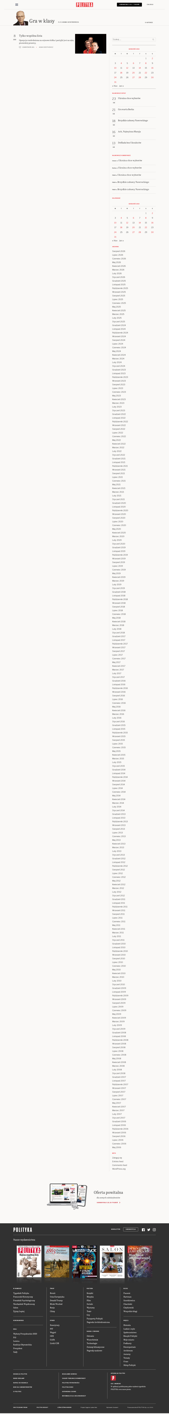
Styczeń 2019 (118, 588)
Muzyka (90, 1296)
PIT (51, 1328)
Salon (15, 1307)
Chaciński (127, 1304)
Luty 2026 (117, 273)
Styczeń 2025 (118, 321)
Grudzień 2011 (118, 899)
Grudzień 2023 (119, 369)
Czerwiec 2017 (119, 658)
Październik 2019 (120, 555)
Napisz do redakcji (20, 1383)
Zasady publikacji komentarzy (74, 1378)
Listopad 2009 (119, 992)
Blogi (125, 1288)
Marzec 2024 (118, 358)
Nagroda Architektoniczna (98, 1322)
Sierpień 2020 (118, 518)
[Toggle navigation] (16, 5)
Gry (88, 1314)
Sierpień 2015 (118, 740)
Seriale (90, 1304)
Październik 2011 (119, 906)
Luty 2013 (116, 851)
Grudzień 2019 (119, 547)
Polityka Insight (42, 1407)
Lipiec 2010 (117, 962)
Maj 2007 (116, 1103)
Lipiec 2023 (117, 388)
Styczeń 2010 (118, 984)
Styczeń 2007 (118, 1118)
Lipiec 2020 (117, 521)
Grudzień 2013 (119, 814)
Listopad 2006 (119, 1125)
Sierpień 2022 (118, 429)
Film (89, 1300)
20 (133, 72)
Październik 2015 (120, 732)
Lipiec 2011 (117, 918)
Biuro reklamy (18, 1378)
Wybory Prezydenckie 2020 (25, 1333)
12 (127, 68)
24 (115, 77)
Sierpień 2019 (118, 562)
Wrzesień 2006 (119, 1132)
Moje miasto (128, 1339)
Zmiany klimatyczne (95, 1346)
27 (133, 77)
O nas (125, 1361)
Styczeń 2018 (118, 632)
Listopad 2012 (118, 862)
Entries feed (117, 1161)
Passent (126, 1293)
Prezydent (17, 1348)
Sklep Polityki (129, 1365)
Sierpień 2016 (118, 695)
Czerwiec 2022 (119, 436)
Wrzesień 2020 (119, 514)
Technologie (92, 1343)
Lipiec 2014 (117, 788)
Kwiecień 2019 (118, 577)
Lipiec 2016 (117, 699)
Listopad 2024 (119, 329)
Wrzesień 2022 (119, 425)
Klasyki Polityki (130, 1336)
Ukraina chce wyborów (130, 160)
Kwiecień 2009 (119, 1018)
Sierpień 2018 (118, 606)
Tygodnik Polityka (21, 1293)
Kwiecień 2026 (119, 266)
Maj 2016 (116, 706)
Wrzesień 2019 (119, 558)
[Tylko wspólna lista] (90, 44)
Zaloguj (150, 4)
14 (140, 68)
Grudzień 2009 (119, 988)
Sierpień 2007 (118, 1092)
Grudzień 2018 (119, 592)
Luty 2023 (117, 406)
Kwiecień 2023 (119, 399)
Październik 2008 (120, 1040)
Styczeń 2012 (118, 895)
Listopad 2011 (118, 903)
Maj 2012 (116, 881)
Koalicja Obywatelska (22, 1344)
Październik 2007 (120, 1084)
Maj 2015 (116, 751)
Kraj (15, 1329)
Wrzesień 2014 (118, 781)
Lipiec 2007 (117, 1095)
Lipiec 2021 (117, 477)
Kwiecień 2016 (118, 710)
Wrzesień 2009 (119, 999)
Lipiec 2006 (117, 1140)
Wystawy (91, 1307)
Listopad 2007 (119, 1080)
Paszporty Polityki (95, 1318)
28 (140, 77)
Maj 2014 (116, 795)
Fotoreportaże (129, 1346)
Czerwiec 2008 (119, 1055)
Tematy (126, 1357)
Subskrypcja (131, 1229)
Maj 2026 (116, 262)
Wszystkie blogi (130, 1311)
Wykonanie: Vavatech (112, 1407)
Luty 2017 (116, 673)
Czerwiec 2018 (119, 614)
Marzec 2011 (118, 932)
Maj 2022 (116, 440)
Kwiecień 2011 (118, 929)
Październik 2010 (120, 951)
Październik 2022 (120, 421)
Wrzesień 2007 (119, 1088)
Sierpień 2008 (118, 1047)
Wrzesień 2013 (119, 825)
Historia (127, 1325)
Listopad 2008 (119, 1036)
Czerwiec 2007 (119, 1099)
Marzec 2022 (118, 447)
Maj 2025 (116, 307)
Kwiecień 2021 (118, 488)
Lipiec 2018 (117, 610)
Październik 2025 (120, 288)
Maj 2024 (116, 351)
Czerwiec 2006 (119, 1143)
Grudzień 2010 (119, 943)
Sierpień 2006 (118, 1136)
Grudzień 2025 (119, 281)
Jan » (121, 86)
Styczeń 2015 (118, 766)
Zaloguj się (117, 1158)
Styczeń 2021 (118, 499)
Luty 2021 (116, 495)
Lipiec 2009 (117, 1006)
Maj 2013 (116, 840)
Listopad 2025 (118, 284)
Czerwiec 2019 (119, 569)
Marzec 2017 (118, 669)
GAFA (52, 1339)
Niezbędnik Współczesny (24, 1304)
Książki (90, 1293)
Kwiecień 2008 (119, 1062)
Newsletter (115, 1229)
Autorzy (127, 1354)
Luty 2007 (117, 1114)
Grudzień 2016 (119, 681)
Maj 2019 (116, 573)
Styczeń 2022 (118, 455)
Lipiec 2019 (117, 566)
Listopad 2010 (118, 947)
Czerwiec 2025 (119, 303)
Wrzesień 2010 (119, 955)
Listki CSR (54, 1343)
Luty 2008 (117, 1069)
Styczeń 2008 (118, 1073)
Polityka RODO (67, 1387)
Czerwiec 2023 (119, 392)
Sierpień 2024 (118, 340)
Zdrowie (90, 1336)
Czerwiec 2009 (119, 1010)
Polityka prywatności (70, 1383)
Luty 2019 (116, 584)
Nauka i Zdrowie (93, 1331)
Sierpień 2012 (118, 869)
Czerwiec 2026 (119, 258)
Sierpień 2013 (118, 829)
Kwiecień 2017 (118, 666)
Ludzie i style (129, 1328)
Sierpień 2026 (118, 251)
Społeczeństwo (129, 1332)
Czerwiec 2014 (119, 792)
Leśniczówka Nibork (64, 1407)
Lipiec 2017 (117, 655)
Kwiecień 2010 (119, 973)
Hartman (127, 1296)
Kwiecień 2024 (119, 355)
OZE (52, 1336)
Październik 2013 (120, 821)
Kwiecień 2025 (119, 310)
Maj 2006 (116, 1147)
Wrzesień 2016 (119, 692)
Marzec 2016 (118, 714)
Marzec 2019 (118, 581)
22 (146, 72)
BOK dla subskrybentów (22, 1387)
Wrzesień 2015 (118, 736)
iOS (112, 1383)
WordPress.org (119, 1169)
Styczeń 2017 (118, 677)
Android (117, 1383)
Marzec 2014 (118, 803)
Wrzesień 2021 (118, 469)
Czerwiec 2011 (118, 921)
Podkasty (127, 1343)
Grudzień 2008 (119, 1032)
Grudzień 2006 (119, 1121)
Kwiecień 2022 (119, 444)
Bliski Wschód (56, 1304)
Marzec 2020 (118, 536)
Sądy (15, 1351)
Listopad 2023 (119, 373)
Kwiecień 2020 (119, 532)
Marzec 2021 (118, 492)
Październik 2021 (120, 466)
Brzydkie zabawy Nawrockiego (133, 181)
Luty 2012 (116, 892)
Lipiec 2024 (117, 344)
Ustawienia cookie (69, 1391)
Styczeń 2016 (118, 721)
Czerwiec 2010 (119, 966)
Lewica (16, 1341)
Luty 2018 (116, 629)
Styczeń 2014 (118, 810)
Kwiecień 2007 (119, 1106)
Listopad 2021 (118, 462)
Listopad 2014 (118, 773)
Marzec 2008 (118, 1066)
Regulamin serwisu (69, 1374)
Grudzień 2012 (118, 858)
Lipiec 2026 (117, 255)
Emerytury (55, 1325)
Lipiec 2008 (117, 1051)
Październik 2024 (120, 332)
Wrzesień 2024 (119, 336)
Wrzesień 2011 (118, 910)
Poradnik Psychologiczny (24, 1300)
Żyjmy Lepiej (18, 1311)
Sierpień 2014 (118, 784)
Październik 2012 (120, 866)
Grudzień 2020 (119, 503)
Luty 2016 (116, 718)
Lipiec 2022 (117, 432)
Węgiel (53, 1332)
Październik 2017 (120, 644)
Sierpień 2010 (118, 958)
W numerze (17, 1288)
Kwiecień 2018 (118, 621)
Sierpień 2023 (118, 384)
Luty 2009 (117, 1025)
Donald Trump (56, 1300)
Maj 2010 (116, 969)
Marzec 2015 (118, 758)
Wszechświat (92, 1339)
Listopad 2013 (118, 818)
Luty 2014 (116, 806)
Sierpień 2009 (118, 1003)
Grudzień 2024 (119, 325)
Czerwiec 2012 (119, 877)
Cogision (87, 1407)
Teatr (89, 1311)
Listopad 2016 (118, 684)
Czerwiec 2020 (119, 525)
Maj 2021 (116, 484)
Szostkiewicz (129, 1300)
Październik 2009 (120, 995)
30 (152, 77)
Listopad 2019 (118, 551)
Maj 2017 (116, 662)
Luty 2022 (116, 451)
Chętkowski (128, 1307)
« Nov (114, 86)
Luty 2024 (117, 362)
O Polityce (17, 1391)
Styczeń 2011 (118, 940)
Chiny (52, 1311)
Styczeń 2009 (118, 1029)
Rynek (52, 1320)
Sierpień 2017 (118, 651)
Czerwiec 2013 (119, 836)
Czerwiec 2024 (119, 347)
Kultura (90, 1288)
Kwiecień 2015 (118, 755)
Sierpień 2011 (118, 914)
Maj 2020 (116, 529)
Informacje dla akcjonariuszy (74, 1396)
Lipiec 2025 (117, 299)
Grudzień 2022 (119, 414)
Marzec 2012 (118, 888)
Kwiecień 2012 (118, 884)
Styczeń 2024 (118, 366)
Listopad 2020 (119, 506)
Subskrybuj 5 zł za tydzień (107, 1202)
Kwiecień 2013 (118, 843)
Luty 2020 (117, 540)
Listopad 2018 (118, 595)
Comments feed (119, 1165)
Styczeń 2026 (118, 277)
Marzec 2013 (118, 847)
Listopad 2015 (118, 729)
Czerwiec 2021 (119, 481)
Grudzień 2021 (118, 458)
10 (115, 68)
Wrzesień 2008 (119, 1043)
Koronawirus (18, 1320)
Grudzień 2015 (118, 725)
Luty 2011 (116, 936)
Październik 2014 (120, 777)
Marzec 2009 (118, 1021)
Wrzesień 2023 (119, 381)
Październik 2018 (120, 599)
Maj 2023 (116, 395)
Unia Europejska (57, 1296)
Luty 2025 (116, 318)
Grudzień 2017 (118, 636)
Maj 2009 (116, 1014)
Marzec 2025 (118, 314)
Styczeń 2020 (118, 544)
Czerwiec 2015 (119, 747)
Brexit (52, 1293)
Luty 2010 (116, 980)
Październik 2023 (120, 377)
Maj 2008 (116, 1058)
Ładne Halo (94, 1407)
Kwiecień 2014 (118, 799)
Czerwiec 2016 (119, 703)
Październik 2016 (120, 688)
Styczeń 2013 (118, 855)
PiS (14, 1337)
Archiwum (128, 1350)
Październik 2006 (120, 1129)
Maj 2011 (116, 925)
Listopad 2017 (118, 640)
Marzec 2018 (118, 625)
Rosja (52, 1307)
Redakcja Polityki (20, 1374)
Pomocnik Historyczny (23, 1296)
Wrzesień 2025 (119, 292)
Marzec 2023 (118, 403)
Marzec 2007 (118, 1110)
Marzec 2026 (118, 269)
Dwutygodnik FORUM (20, 1407)
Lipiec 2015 (117, 743)
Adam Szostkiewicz (46, 47)
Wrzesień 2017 (118, 647)
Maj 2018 (116, 618)
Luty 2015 (116, 762)
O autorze (149, 22)
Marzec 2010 (118, 977)
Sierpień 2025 (118, 295)
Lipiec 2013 (117, 832)
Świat (52, 1288)
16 (152, 68)
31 (115, 82)
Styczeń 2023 (118, 410)
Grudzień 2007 (119, 1077)
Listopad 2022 (118, 418)
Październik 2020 (120, 510)
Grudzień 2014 (118, 769)
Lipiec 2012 (117, 873)
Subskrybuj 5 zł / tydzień (129, 4)
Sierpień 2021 (118, 473)
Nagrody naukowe (94, 1350)
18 (121, 72)
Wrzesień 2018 (119, 603)
